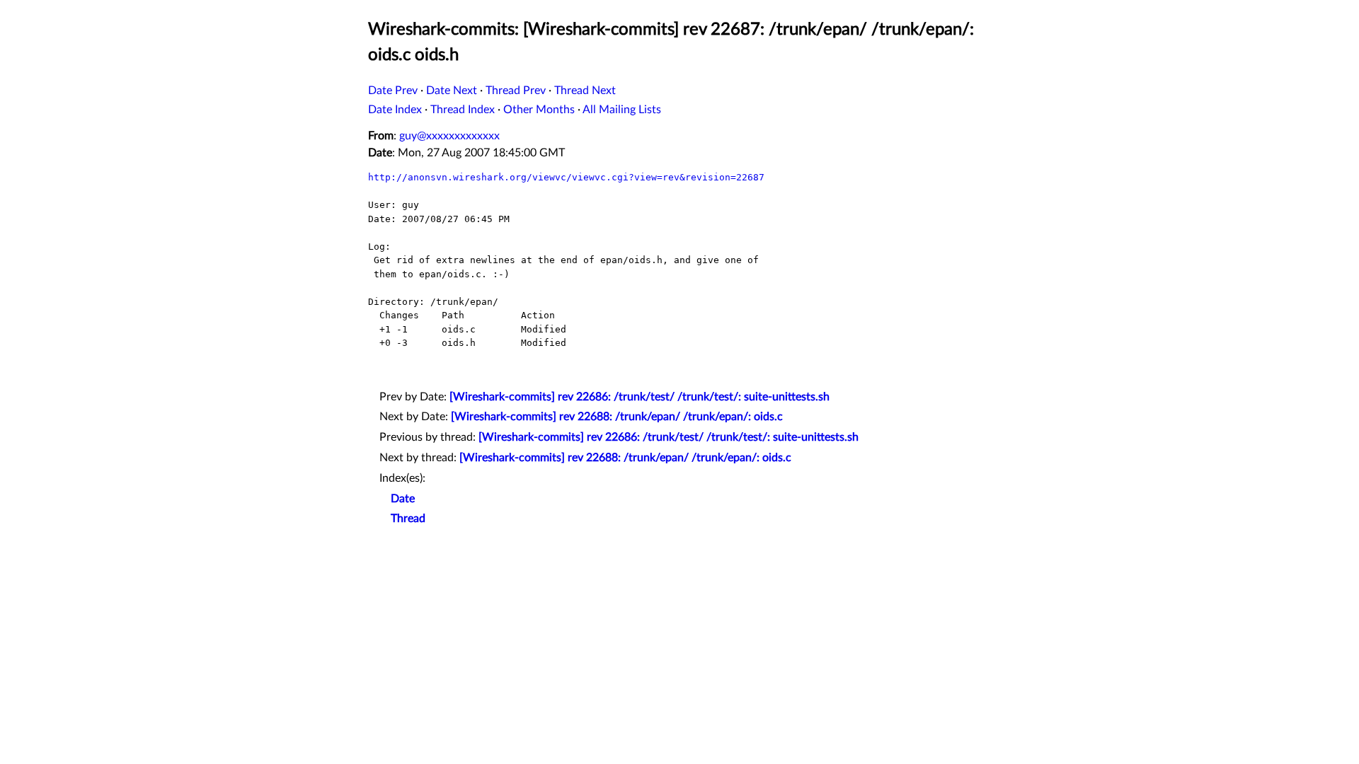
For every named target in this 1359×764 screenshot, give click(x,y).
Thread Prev (516, 90)
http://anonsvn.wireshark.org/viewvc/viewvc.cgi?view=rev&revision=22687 (566, 177)
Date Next (451, 90)
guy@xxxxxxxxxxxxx (449, 135)
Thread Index (462, 109)
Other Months (539, 109)
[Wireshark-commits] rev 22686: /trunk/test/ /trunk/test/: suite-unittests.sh (639, 397)
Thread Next (585, 90)
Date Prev (393, 90)
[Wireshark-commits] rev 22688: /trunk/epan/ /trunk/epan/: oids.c (617, 416)
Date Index (395, 109)
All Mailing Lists (622, 109)
